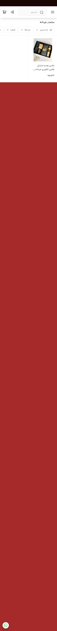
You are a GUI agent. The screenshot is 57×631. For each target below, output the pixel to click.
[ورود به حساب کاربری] (12, 12)
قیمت (12, 29)
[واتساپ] (6, 625)
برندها (27, 29)
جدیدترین (44, 29)
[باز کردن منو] (51, 12)
